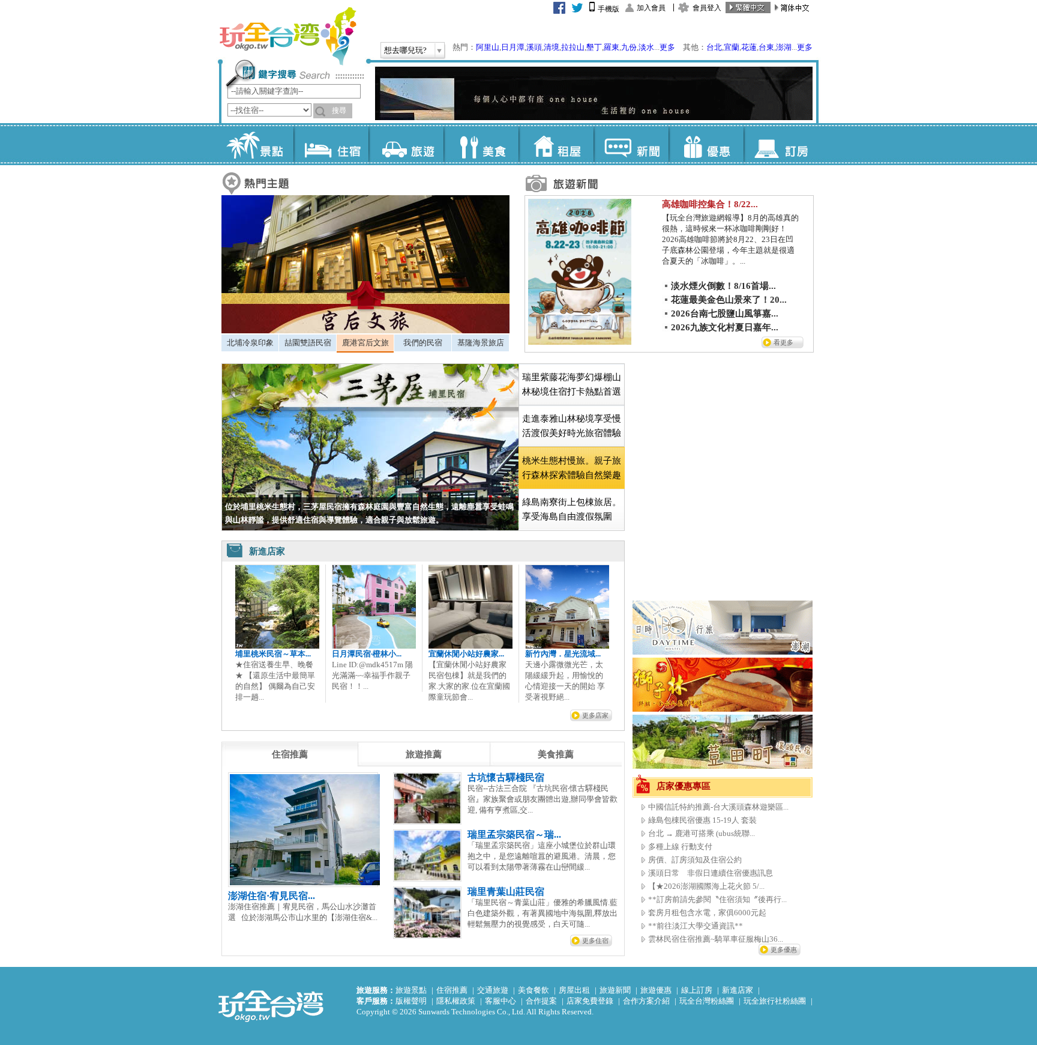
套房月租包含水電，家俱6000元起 (707, 912)
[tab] (249, 343)
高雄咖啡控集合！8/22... (710, 204)
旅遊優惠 (656, 990)
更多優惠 (784, 949)
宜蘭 (731, 47)
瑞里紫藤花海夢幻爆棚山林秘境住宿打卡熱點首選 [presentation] (571, 384)
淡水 (646, 47)
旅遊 (405, 144)
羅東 (611, 47)
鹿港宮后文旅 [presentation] (365, 342)
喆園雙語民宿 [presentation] (307, 342)
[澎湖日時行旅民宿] (723, 651)
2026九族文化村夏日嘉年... (724, 327)
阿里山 (487, 47)
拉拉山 (573, 47)
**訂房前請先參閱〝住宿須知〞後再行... (717, 899)
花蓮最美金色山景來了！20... (729, 299)
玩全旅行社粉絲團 (775, 1000)
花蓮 (749, 47)
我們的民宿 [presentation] (422, 342)
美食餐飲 (533, 990)
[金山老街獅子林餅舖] (723, 708)
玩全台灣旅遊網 (287, 36)
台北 (714, 47)
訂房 (781, 144)
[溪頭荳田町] (723, 766)
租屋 (556, 144)
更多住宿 (595, 940)
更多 (667, 47)
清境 (551, 47)
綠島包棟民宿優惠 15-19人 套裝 (702, 820)
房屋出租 (574, 990)
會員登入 (707, 8)
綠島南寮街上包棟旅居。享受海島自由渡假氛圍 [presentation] (571, 509)
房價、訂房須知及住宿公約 (695, 859)
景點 (255, 144)
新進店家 (737, 990)
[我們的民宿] (365, 330)
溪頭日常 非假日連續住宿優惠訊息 (710, 872)
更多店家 (595, 715)
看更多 (783, 342)
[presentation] (290, 754)
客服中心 (500, 1000)
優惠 (706, 144)
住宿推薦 (451, 990)
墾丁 (594, 47)
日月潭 (513, 47)
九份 (629, 47)
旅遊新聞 (615, 990)
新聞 (631, 144)
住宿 (330, 144)
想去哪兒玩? (405, 50)
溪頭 (534, 47)
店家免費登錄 (590, 1000)
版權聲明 (411, 1000)
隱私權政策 (455, 1000)
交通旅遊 (492, 990)
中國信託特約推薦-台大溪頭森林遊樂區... (718, 806)
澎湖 (784, 47)
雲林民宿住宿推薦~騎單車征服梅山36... (715, 939)
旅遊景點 (411, 990)
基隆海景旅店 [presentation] (480, 342)
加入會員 (651, 8)
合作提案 (541, 1000)
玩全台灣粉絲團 (706, 1000)
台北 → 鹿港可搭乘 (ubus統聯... (701, 833)
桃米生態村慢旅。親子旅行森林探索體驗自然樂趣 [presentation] (571, 468)
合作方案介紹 (646, 1000)
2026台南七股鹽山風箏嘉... (724, 313)
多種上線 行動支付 (680, 846)
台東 (766, 47)
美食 (480, 144)
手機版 (608, 9)
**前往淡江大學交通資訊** (695, 925)
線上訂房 (696, 990)
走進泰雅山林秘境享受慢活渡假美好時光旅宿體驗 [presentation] (571, 426)
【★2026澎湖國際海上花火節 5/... (706, 886)
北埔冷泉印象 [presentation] (250, 342)
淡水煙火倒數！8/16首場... (723, 286)
